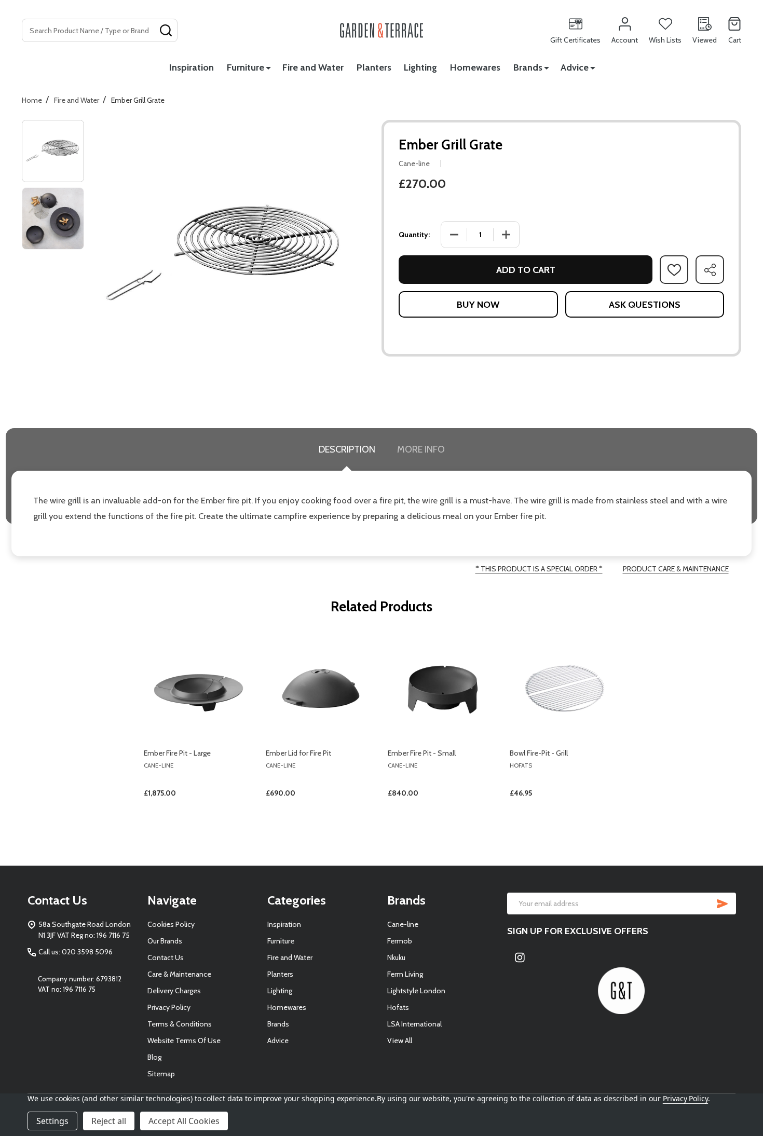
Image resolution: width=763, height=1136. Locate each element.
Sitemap (161, 1073)
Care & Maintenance (179, 974)
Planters (374, 67)
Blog (154, 1057)
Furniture (245, 67)
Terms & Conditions (179, 1024)
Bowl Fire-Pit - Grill (539, 753)
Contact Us (165, 957)
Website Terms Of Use (184, 1040)
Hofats (398, 1007)
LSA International (414, 1024)
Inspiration (191, 67)
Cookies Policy (171, 924)
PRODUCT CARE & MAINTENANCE (676, 568)
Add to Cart (525, 270)
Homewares (475, 67)
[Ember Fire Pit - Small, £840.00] (442, 687)
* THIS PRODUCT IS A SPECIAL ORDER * (539, 568)
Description (347, 449)
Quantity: (414, 234)
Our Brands (164, 941)
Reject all (108, 1121)
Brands (527, 67)
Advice (575, 67)
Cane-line (402, 924)
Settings (52, 1121)
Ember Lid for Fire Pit (298, 753)
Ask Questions (644, 304)
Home (32, 100)
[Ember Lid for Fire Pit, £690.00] (320, 687)
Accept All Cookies (184, 1121)
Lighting (420, 67)
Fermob (399, 941)
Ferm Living (405, 974)
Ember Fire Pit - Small (422, 753)
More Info (421, 449)
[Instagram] (520, 957)
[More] (268, 67)
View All (399, 1040)
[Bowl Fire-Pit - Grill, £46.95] (564, 687)
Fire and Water (313, 67)
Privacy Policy (168, 1007)
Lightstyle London (416, 990)
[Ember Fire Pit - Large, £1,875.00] (198, 687)
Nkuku (396, 957)
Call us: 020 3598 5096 (75, 951)
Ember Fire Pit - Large (177, 753)
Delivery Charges (174, 990)
